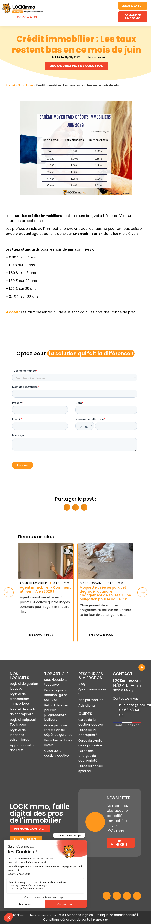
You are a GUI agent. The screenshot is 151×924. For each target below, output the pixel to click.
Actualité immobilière (34, 583)
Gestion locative (91, 583)
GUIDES (85, 713)
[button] (109, 13)
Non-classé (25, 85)
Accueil (10, 85)
